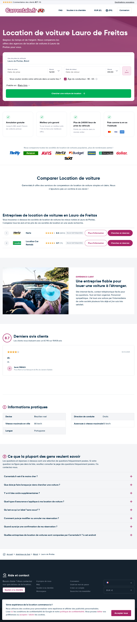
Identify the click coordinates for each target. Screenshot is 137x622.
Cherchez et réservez (120, 233)
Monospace (41, 591)
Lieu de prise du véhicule (17, 58)
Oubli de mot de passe (79, 584)
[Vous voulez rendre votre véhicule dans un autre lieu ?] (7, 79)
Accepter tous (121, 613)
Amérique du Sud (23, 554)
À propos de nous (43, 581)
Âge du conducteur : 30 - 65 (81, 79)
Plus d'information (96, 233)
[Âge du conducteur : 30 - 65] (65, 79)
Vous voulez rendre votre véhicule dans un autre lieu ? (35, 79)
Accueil (10, 554)
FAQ (60, 10)
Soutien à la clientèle (76, 10)
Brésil (35, 554)
